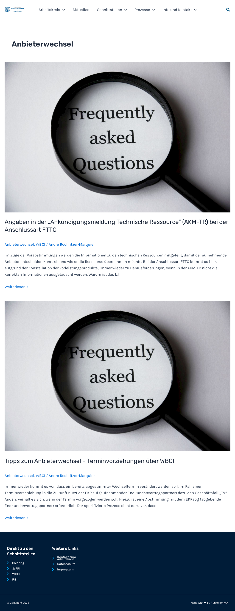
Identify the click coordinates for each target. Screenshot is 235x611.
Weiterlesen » (17, 286)
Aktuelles (81, 9)
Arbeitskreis (49, 9)
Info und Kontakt (177, 9)
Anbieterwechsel (19, 244)
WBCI (40, 244)
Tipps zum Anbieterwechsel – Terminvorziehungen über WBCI (89, 461)
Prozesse (142, 9)
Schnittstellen (109, 9)
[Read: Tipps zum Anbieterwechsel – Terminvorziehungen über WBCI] (117, 375)
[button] (62, 9)
